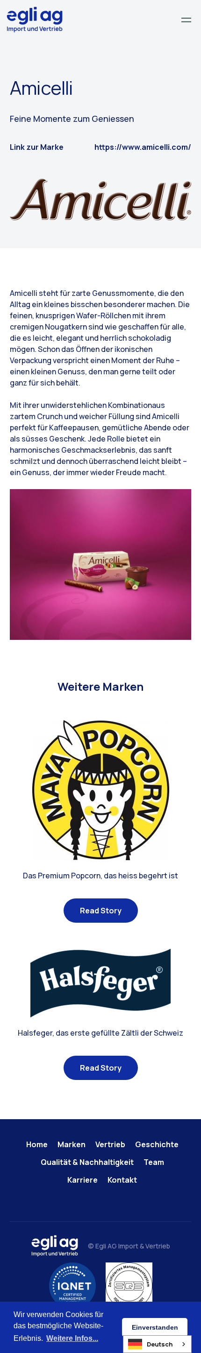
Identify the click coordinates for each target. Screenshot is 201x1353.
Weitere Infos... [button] (72, 1338)
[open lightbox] (100, 564)
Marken (71, 1144)
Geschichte (157, 1144)
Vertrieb (110, 1144)
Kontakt (122, 1180)
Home (37, 1144)
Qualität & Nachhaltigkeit (87, 1162)
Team (154, 1162)
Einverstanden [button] (155, 1327)
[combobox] (157, 1344)
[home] (35, 20)
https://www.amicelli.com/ (142, 147)
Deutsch (159, 1344)
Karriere (82, 1180)
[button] (186, 20)
